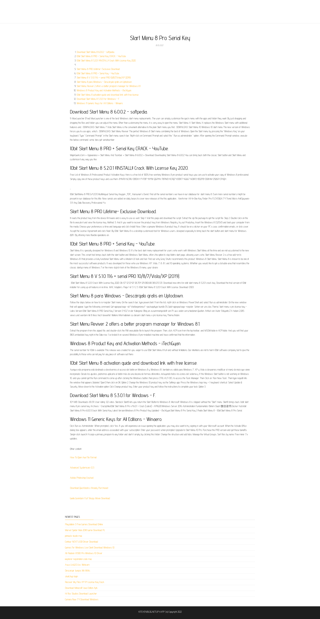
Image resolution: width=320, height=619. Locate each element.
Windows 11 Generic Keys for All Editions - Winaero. (100, 103)
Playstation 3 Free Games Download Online (84, 524)
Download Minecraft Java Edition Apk (81, 587)
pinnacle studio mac (73, 535)
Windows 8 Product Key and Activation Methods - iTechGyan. (104, 90)
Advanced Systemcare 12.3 (82, 467)
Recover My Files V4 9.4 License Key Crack (84, 582)
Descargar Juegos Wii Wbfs (77, 570)
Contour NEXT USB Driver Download (81, 541)
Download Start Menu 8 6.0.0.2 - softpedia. (95, 52)
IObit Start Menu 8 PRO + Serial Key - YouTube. (98, 73)
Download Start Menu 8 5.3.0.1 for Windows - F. (98, 98)
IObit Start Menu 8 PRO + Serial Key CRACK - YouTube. (101, 56)
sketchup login (71, 576)
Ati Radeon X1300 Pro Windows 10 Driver (83, 553)
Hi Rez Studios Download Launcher (81, 593)
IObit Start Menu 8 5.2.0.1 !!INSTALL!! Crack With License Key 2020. (106, 60)
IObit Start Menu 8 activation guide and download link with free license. (108, 94)
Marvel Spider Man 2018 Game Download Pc (85, 530)
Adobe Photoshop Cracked (82, 477)
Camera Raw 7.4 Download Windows (81, 599)
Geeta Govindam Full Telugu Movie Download (90, 498)
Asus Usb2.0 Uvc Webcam (77, 564)
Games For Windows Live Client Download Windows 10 (89, 547)
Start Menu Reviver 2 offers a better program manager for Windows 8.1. (109, 86)
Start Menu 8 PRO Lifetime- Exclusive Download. (98, 69)
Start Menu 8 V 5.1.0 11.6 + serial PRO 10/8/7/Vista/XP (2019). (104, 77)
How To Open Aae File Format (83, 457)
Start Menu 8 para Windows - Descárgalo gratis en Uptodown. (104, 81)
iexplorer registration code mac (78, 559)
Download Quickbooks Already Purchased (89, 487)
